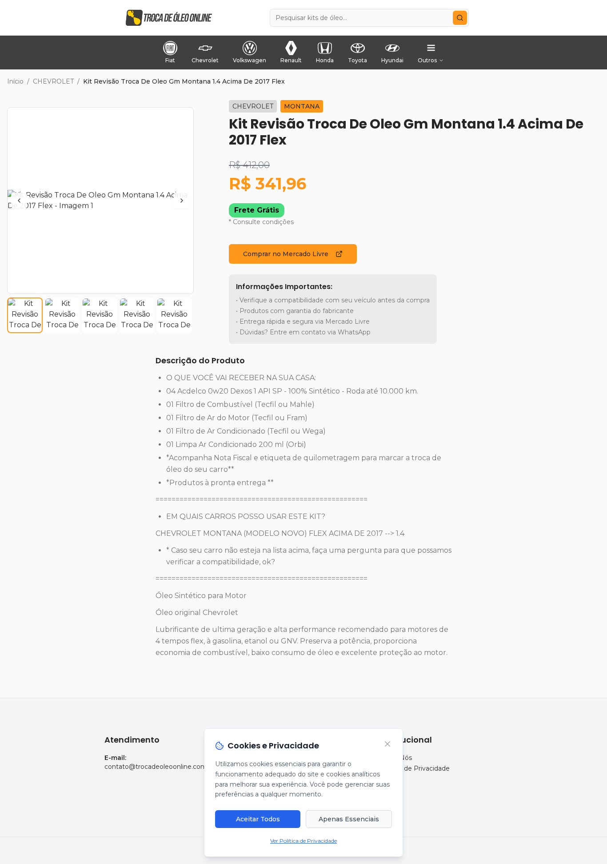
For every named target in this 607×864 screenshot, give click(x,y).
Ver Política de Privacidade (303, 840)
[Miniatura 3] (99, 315)
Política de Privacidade (414, 768)
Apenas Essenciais (349, 819)
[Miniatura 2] (62, 315)
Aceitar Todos (258, 819)
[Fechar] (387, 743)
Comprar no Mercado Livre (285, 254)
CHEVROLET (53, 81)
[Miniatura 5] (174, 315)
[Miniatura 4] (137, 315)
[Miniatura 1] (25, 315)
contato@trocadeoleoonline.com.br (159, 767)
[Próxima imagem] (182, 201)
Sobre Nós (395, 758)
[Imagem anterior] (19, 201)
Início (15, 81)
